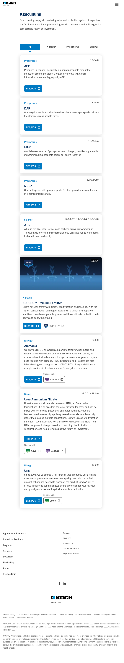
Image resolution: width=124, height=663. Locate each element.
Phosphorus (72, 46)
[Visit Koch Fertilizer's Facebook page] (59, 583)
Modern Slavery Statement (104, 614)
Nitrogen (51, 46)
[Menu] (117, 4)
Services (7, 550)
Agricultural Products (14, 533)
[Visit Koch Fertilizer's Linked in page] (64, 583)
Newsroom (68, 543)
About (6, 568)
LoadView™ (99, 623)
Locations (8, 556)
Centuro (55, 450)
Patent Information (25, 617)
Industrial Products (13, 539)
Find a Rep (8, 562)
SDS (29, 325)
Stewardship (9, 573)
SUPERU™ (54, 325)
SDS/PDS (67, 538)
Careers (66, 533)
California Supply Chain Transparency (75, 614)
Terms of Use (8, 617)
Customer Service (71, 548)
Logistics (7, 545)
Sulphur (94, 46)
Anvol (30, 450)
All (30, 46)
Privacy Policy (9, 614)
